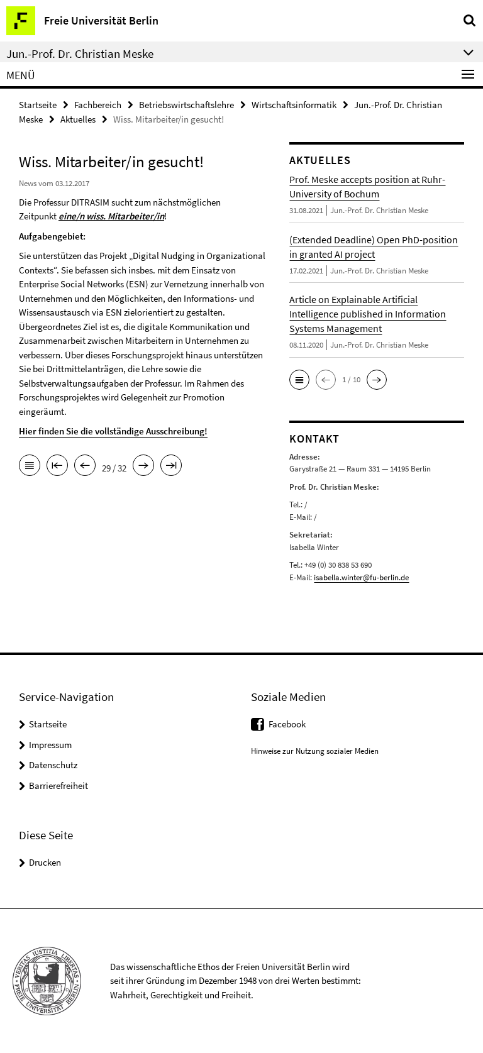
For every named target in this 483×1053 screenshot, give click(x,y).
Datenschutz (53, 765)
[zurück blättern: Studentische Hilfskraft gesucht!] (85, 466)
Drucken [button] (45, 862)
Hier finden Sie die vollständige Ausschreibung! (113, 431)
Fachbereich (97, 105)
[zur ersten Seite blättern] (57, 466)
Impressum (50, 745)
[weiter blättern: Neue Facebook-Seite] (143, 466)
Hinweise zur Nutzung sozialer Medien (315, 751)
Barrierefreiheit (58, 785)
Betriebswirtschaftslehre (186, 105)
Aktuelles (78, 119)
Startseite (38, 105)
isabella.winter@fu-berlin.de (361, 577)
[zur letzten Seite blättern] (171, 466)
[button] (299, 379)
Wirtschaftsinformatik (294, 105)
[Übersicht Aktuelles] (29, 466)
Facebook (287, 724)
